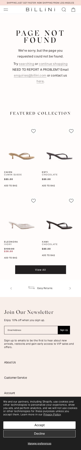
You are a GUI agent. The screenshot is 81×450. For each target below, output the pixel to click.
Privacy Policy (52, 414)
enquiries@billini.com (30, 75)
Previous (11, 288)
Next (70, 288)
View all (40, 269)
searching (26, 64)
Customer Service (15, 378)
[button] (6, 9)
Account (9, 393)
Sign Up (64, 330)
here (40, 81)
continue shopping (53, 64)
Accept (39, 425)
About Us (10, 362)
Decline (39, 433)
